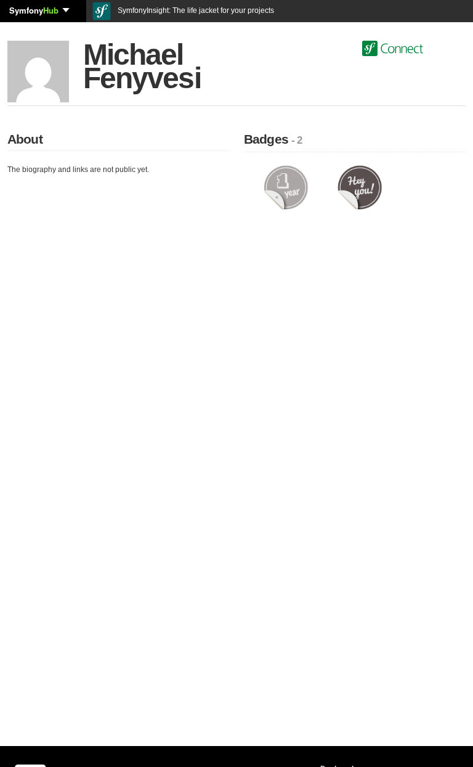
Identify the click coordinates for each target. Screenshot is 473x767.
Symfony (34, 10)
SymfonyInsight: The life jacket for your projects (195, 10)
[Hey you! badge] (359, 187)
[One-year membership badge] (286, 187)
